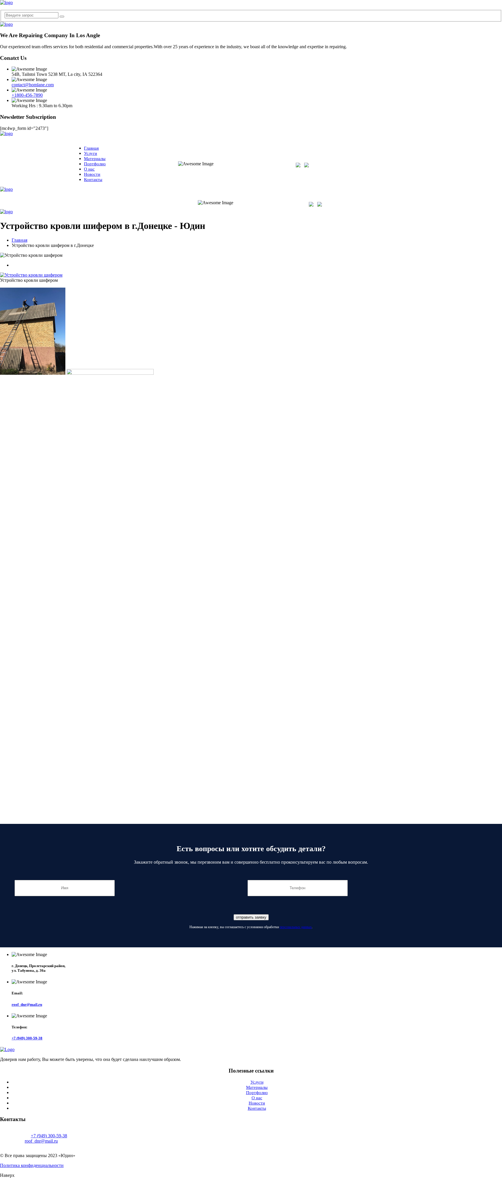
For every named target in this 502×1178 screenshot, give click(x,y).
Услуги (90, 153)
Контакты (93, 179)
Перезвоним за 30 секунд (409, 168)
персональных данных (296, 927)
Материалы (94, 158)
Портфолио (95, 164)
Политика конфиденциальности (32, 1165)
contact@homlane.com (33, 84)
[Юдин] (6, 2)
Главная (91, 148)
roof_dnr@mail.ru (27, 1004)
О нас (89, 169)
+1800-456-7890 (27, 95)
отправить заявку (251, 917)
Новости (92, 174)
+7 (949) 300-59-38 (409, 163)
